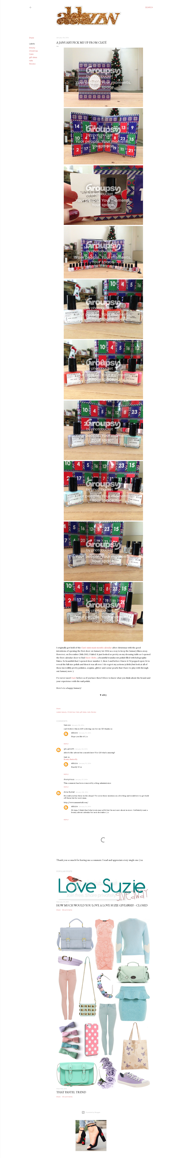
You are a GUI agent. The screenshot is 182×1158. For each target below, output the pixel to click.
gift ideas (33, 57)
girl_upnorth (69, 749)
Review (32, 64)
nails (31, 61)
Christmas (33, 51)
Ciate (31, 54)
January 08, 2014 (82, 792)
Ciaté (73, 678)
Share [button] (31, 38)
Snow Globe (91, 657)
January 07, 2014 (81, 779)
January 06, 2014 (78, 725)
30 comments (67, 1097)
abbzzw (74, 733)
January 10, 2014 (85, 733)
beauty (32, 48)
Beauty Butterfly (70, 759)
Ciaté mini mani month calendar (96, 647)
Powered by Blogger (93, 1112)
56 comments (67, 910)
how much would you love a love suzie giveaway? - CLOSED (102, 905)
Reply (66, 744)
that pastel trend (71, 1092)
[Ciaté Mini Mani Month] (103, 106)
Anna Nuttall (69, 792)
